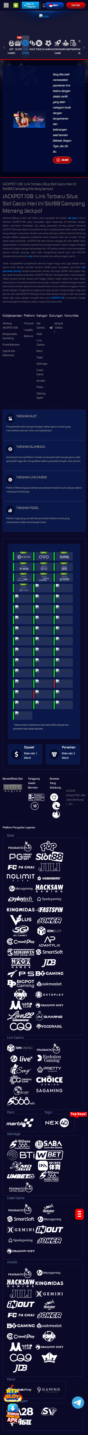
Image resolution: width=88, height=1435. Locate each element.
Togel (39, 49)
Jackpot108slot (58, 328)
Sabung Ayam (41, 395)
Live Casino (25, 51)
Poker (73, 49)
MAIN (65, 160)
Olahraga (48, 49)
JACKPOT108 (57, 297)
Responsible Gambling (10, 336)
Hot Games (11, 51)
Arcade (65, 49)
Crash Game (57, 51)
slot (30, 256)
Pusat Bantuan (11, 344)
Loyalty (28, 330)
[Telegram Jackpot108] (77, 1402)
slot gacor (73, 217)
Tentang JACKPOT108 (10, 325)
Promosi (29, 323)
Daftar (76, 5)
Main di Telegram (31, 5)
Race (32, 49)
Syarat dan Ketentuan (9, 353)
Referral (28, 336)
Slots (18, 49)
